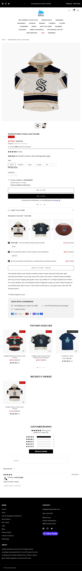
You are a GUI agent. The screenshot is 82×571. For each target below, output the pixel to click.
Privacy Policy (6, 532)
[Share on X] (41, 205)
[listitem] (41, 4)
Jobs (3, 526)
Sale (43, 33)
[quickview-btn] (23, 351)
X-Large (38, 165)
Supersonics (46, 20)
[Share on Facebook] (37, 205)
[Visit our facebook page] (2, 3)
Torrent (52, 23)
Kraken (42, 23)
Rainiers (58, 26)
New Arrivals (32, 33)
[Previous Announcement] (24, 3)
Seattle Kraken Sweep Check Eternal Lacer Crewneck (30, 252)
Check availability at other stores (20, 185)
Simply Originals (37, 30)
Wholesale (5, 539)
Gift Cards (76, 4)
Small (12, 165)
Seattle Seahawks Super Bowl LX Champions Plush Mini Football (33, 261)
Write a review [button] (41, 451)
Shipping (10, 143)
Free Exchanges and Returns (12, 516)
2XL (47, 165)
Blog (3, 529)
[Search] (69, 10)
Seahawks (21, 23)
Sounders (24, 26)
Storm (62, 23)
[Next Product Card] (79, 347)
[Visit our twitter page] (8, 3)
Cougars (22, 30)
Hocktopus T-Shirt (67, 356)
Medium (20, 165)
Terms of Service (8, 536)
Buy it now (41, 196)
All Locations (6, 519)
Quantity (11, 172)
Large (30, 165)
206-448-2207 (47, 513)
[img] (7, 475)
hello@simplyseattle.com (51, 509)
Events (4, 509)
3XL (53, 165)
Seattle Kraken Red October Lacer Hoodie (15, 357)
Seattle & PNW (46, 26)
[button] (12, 152)
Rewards (69, 4)
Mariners (59, 20)
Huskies (32, 23)
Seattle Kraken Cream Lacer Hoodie (15, 408)
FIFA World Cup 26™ (55, 30)
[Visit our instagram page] (5, 3)
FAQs (3, 513)
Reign (34, 26)
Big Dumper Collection (28, 20)
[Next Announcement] (58, 3)
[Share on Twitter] (45, 205)
